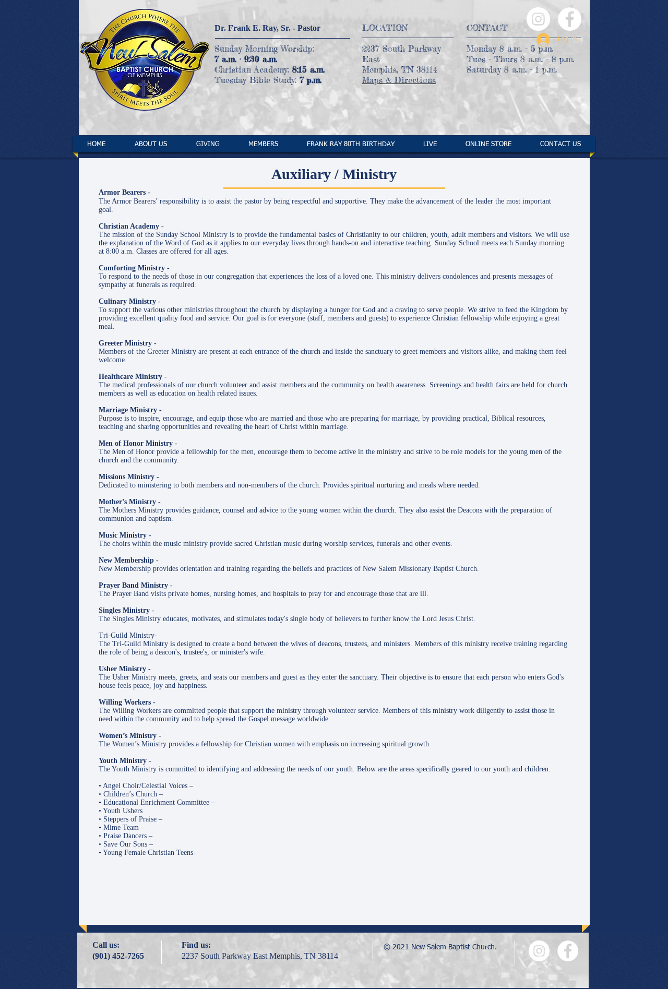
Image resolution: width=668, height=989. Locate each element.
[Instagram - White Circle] (538, 19)
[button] (151, 144)
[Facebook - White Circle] (569, 19)
